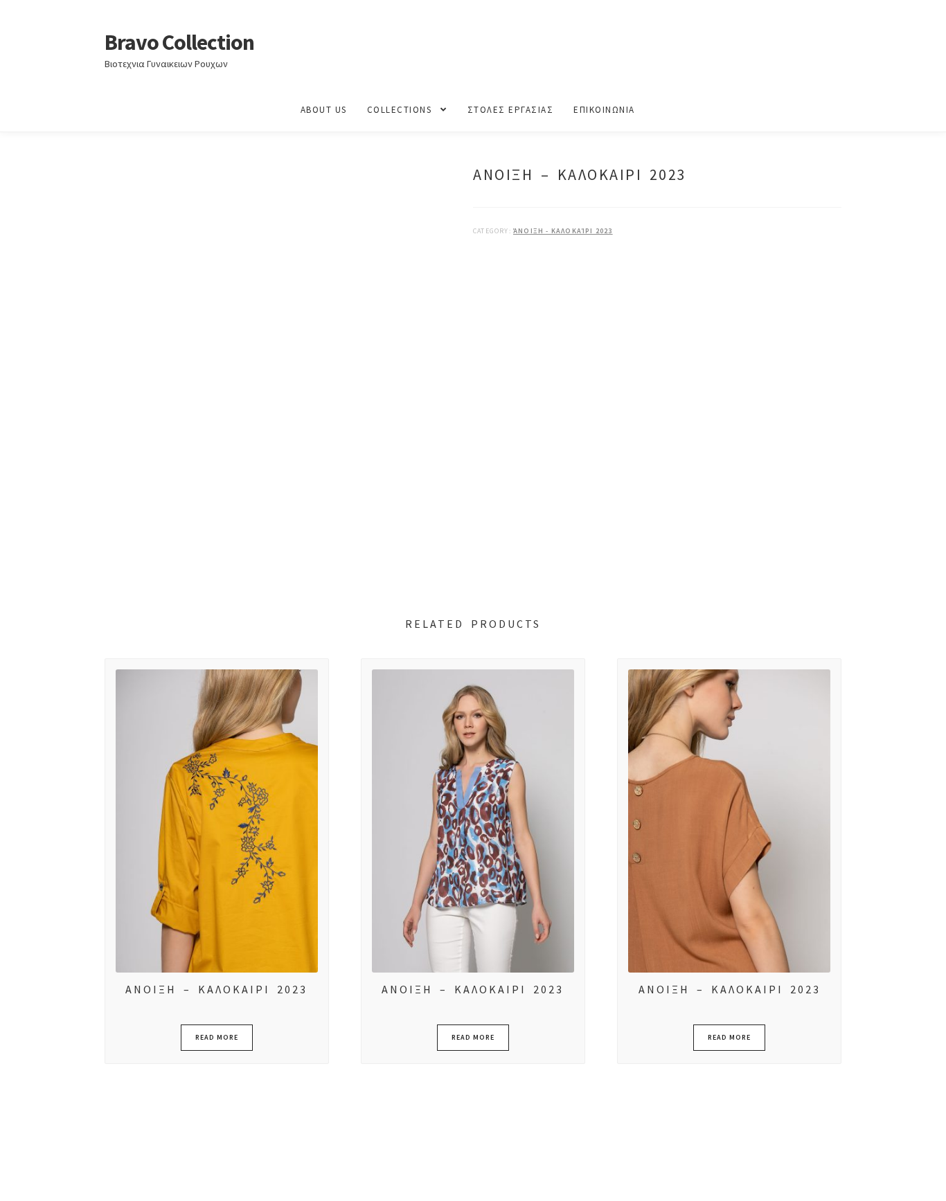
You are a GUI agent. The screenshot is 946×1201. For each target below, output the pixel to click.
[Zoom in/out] (15, 1175)
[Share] (82, 1175)
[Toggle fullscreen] (48, 1175)
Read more (216, 1037)
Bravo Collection (179, 42)
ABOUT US (324, 110)
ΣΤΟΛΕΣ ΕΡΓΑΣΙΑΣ (510, 110)
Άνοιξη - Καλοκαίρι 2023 (563, 230)
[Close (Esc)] (116, 1175)
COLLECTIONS (399, 110)
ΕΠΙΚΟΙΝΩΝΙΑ (604, 110)
